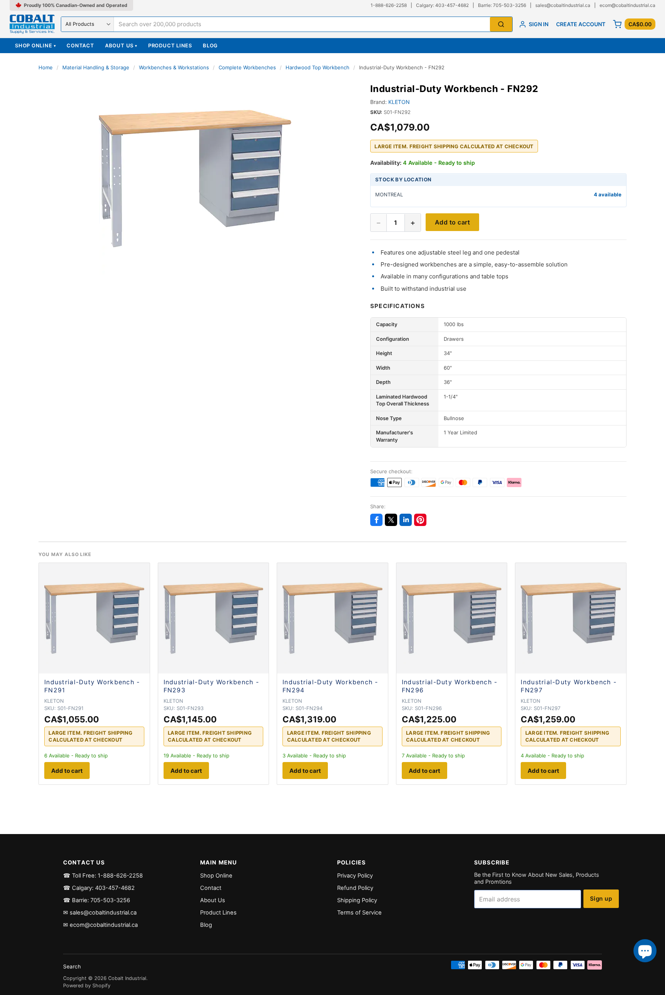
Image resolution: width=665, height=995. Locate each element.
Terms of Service (359, 912)
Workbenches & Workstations (174, 67)
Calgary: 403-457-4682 (442, 5)
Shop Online (35, 45)
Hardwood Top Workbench (317, 67)
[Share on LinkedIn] (405, 520)
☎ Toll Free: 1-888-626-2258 (103, 875)
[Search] (501, 24)
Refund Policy (355, 887)
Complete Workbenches (247, 67)
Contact (80, 45)
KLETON (399, 102)
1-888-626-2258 (389, 5)
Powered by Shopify (86, 985)
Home (45, 67)
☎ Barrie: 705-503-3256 (96, 900)
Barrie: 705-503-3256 (502, 5)
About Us (121, 45)
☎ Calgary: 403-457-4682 (99, 887)
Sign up (601, 898)
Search (72, 966)
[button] (195, 178)
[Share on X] (391, 520)
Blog (210, 45)
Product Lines (170, 45)
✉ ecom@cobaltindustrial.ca (100, 924)
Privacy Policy (355, 875)
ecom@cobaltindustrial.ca (627, 5)
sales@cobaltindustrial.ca (562, 5)
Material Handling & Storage (95, 67)
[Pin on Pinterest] (420, 520)
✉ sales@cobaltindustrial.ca (100, 912)
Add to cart (452, 222)
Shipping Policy (357, 900)
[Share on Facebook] (376, 520)
